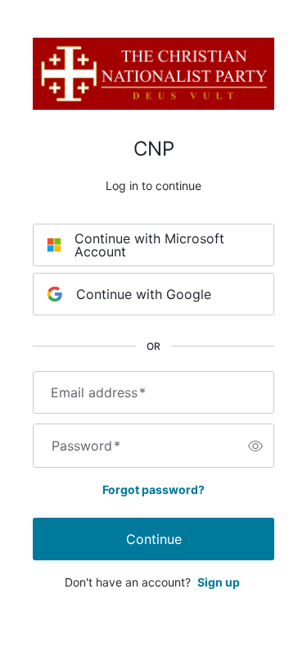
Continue (154, 539)
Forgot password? (153, 489)
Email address (98, 392)
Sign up (218, 582)
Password (86, 445)
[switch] (255, 445)
